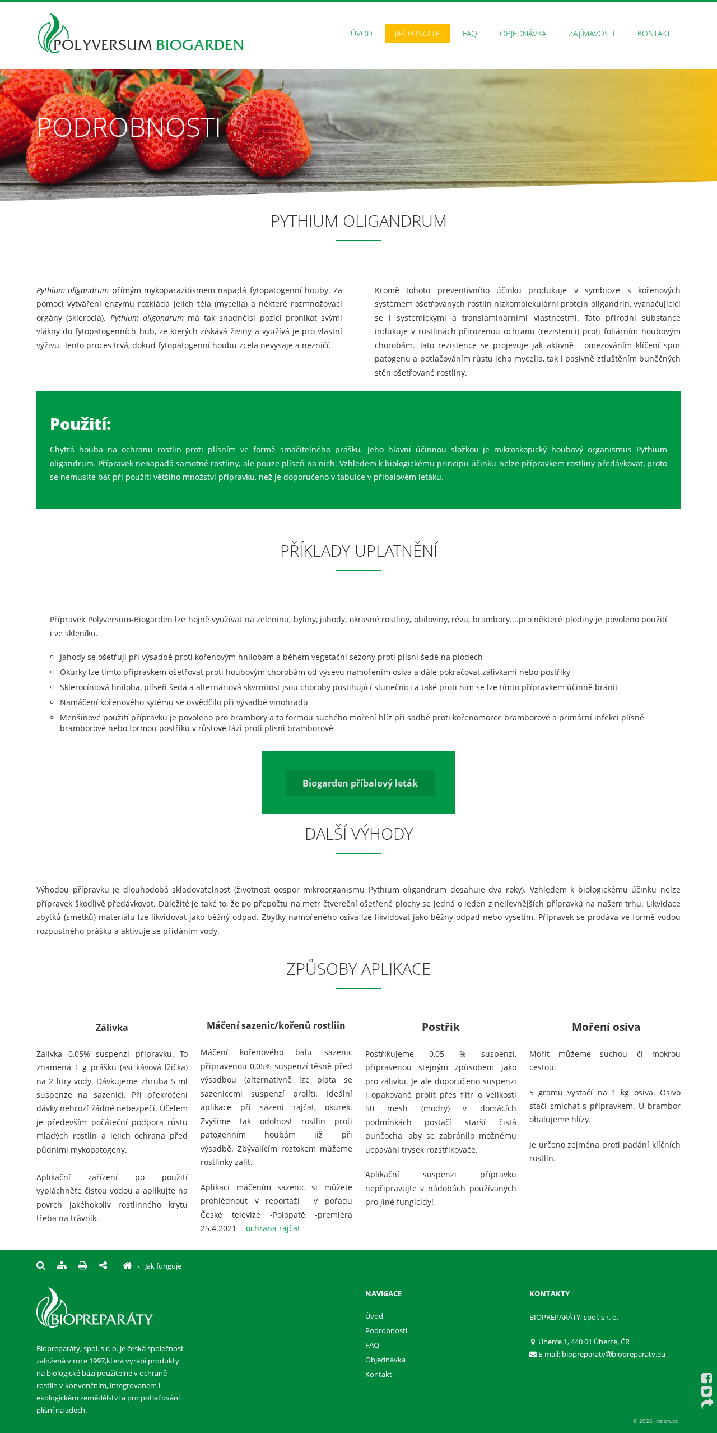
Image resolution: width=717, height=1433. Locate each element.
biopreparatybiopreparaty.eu (613, 1354)
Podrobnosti (386, 1330)
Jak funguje (417, 33)
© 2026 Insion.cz (655, 1421)
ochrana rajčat (273, 1228)
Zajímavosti (592, 33)
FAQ (470, 33)
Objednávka (523, 33)
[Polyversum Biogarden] (127, 1266)
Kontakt (654, 33)
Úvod (362, 33)
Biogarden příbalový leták (360, 783)
